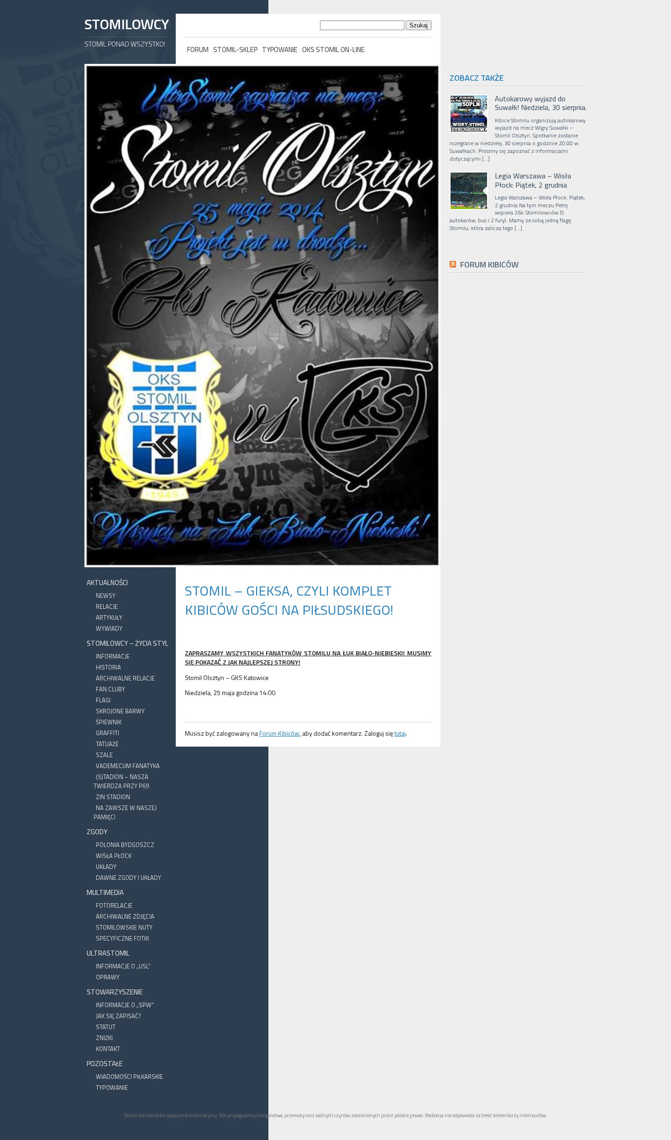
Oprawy (108, 977)
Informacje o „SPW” (125, 1004)
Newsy (105, 595)
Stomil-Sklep (235, 49)
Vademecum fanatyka (128, 765)
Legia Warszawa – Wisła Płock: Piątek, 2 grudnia (533, 180)
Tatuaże (107, 743)
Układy (106, 866)
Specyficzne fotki (122, 938)
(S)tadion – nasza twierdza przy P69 (121, 781)
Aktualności (107, 582)
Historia (108, 667)
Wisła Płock (113, 855)
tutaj (400, 733)
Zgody (97, 831)
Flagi (103, 700)
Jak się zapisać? (118, 1015)
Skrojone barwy (120, 711)
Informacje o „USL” (123, 966)
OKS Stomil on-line (333, 49)
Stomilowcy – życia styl (127, 643)
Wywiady (109, 628)
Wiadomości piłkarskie (129, 1076)
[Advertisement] (518, 485)
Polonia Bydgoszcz (125, 844)
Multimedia (105, 892)
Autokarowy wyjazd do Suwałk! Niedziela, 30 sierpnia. (541, 103)
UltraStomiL (108, 953)
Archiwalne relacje (125, 678)
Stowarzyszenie (115, 992)
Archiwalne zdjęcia (125, 916)
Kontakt (108, 1048)
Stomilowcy (126, 24)
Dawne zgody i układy (128, 877)
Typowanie (280, 49)
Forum (198, 49)
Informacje (113, 656)
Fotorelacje (114, 905)
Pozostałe (105, 1063)
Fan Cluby (110, 689)
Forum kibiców (489, 264)
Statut (105, 1026)
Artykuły (109, 617)
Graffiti (107, 732)
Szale (104, 754)
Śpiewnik (108, 722)
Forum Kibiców (279, 733)
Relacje (107, 606)
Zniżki (104, 1037)
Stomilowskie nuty (124, 927)
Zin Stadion (113, 796)
